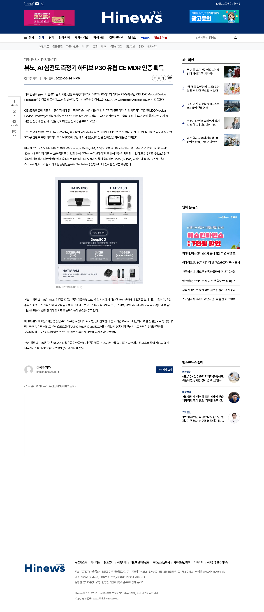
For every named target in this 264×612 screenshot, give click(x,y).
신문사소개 (81, 562)
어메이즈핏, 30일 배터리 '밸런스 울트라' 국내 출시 (211, 262)
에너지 (85, 46)
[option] (49, 18)
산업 (41, 37)
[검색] (235, 37)
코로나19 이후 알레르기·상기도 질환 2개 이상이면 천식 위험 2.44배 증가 (203, 123)
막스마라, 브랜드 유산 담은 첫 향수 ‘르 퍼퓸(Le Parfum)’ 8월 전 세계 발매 (211, 281)
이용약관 (122, 562)
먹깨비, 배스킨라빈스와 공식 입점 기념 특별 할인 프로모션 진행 (211, 253)
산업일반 (130, 46)
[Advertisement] (99, 424)
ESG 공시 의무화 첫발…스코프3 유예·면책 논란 (203, 106)
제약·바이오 (81, 37)
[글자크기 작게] (155, 78)
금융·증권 (57, 46)
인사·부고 (152, 46)
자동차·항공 (72, 46)
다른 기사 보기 (165, 369)
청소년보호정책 (161, 562)
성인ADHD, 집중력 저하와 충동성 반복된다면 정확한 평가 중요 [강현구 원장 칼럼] (203, 378)
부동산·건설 (116, 46)
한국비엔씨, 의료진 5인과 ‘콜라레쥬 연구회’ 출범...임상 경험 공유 (211, 272)
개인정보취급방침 (139, 562)
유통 (95, 46)
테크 (103, 46)
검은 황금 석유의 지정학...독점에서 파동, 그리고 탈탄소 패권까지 (203, 140)
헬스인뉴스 (160, 37)
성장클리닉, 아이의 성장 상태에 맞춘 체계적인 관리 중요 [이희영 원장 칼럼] (203, 398)
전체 (31, 37)
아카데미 (198, 562)
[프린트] (170, 78)
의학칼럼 (186, 371)
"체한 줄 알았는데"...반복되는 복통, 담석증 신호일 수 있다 (203, 89)
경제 (51, 37)
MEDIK (145, 37)
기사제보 (95, 562)
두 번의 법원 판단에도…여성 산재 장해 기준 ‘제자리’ (203, 72)
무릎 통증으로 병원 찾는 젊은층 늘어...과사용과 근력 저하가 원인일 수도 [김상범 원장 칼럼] (211, 290)
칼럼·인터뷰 (116, 37)
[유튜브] (37, 3)
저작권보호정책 (181, 562)
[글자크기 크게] (162, 78)
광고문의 (109, 562)
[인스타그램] (42, 3)
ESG (141, 46)
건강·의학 (64, 37)
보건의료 (44, 46)
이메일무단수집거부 (218, 562)
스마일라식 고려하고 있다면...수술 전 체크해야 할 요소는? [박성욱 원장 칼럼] (211, 299)
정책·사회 (98, 37)
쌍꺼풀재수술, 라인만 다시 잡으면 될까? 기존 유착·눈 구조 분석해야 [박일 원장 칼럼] (203, 419)
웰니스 (132, 37)
